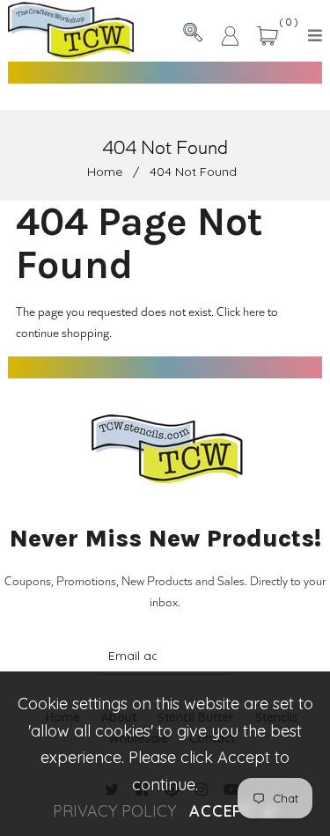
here (254, 311)
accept (233, 811)
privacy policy (114, 811)
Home (104, 172)
